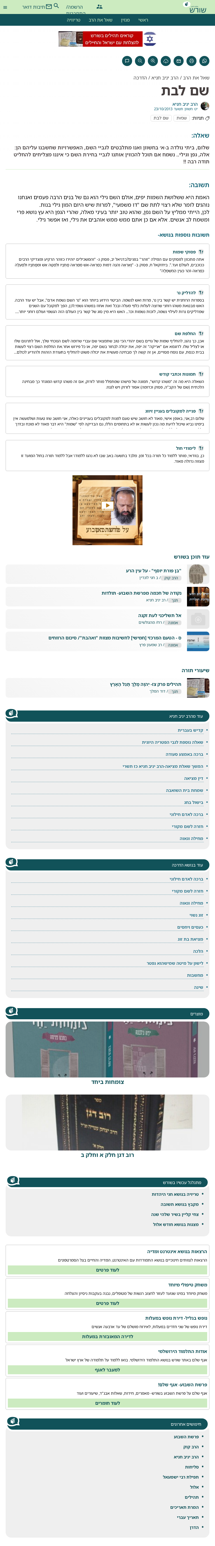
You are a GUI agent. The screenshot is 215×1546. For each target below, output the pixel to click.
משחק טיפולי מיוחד (187, 1285)
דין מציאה (193, 778)
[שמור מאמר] (166, 61)
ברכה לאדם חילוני (186, 814)
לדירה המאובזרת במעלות (107, 1336)
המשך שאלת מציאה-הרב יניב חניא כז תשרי (163, 766)
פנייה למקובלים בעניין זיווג (170, 411)
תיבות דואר (33, 6)
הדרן (194, 1527)
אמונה (173, 622)
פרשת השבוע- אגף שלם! (182, 1385)
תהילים (192, 1497)
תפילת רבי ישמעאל (181, 1477)
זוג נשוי (196, 915)
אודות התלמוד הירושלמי (182, 1351)
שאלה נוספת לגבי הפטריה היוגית (172, 742)
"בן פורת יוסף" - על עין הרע (153, 570)
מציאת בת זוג (190, 939)
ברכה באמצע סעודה (184, 754)
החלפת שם (185, 333)
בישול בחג (193, 802)
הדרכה (140, 77)
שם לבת (161, 118)
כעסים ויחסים (190, 927)
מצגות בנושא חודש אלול (176, 1224)
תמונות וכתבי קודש (177, 374)
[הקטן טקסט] (140, 61)
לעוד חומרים (107, 1403)
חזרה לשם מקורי (187, 826)
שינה (198, 987)
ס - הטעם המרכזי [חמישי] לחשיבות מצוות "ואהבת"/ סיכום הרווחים (114, 638)
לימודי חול (186, 448)
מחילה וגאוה (191, 838)
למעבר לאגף (107, 1370)
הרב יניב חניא (186, 1457)
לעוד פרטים (107, 1270)
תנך (175, 600)
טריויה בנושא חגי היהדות (175, 1194)
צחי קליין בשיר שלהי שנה (175, 1214)
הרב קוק (191, 1446)
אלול (194, 1487)
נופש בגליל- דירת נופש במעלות (176, 1318)
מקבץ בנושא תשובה (180, 1204)
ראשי (143, 20)
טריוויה (73, 20)
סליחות (192, 1467)
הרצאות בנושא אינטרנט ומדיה (177, 1251)
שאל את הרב (101, 20)
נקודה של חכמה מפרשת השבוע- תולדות (141, 593)
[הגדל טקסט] (153, 61)
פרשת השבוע (186, 1436)
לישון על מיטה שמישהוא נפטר (175, 963)
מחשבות (195, 975)
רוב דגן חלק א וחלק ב (107, 1155)
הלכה (198, 951)
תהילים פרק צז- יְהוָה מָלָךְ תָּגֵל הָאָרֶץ (145, 684)
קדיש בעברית (190, 730)
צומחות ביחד (107, 1082)
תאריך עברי (188, 1517)
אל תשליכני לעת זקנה (159, 615)
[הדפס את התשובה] (191, 61)
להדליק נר (186, 292)
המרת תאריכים (184, 1507)
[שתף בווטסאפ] (204, 61)
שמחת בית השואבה (184, 790)
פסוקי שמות (184, 252)
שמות (182, 118)
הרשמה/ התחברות (76, 8)
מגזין (125, 20)
